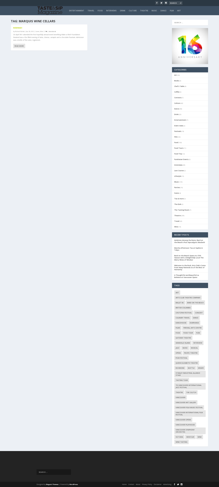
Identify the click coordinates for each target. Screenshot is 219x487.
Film (172, 11)
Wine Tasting (181, 442)
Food (100, 11)
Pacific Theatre (191, 353)
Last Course (179, 170)
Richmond (180, 368)
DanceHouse (181, 323)
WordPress (73, 484)
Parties (177, 187)
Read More (19, 46)
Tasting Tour (182, 380)
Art (179, 11)
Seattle (191, 368)
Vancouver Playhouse (185, 425)
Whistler (190, 437)
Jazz (177, 348)
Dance (163, 11)
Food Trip (178, 154)
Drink (122, 11)
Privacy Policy (147, 484)
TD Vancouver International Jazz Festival (189, 386)
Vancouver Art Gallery (186, 402)
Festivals (177, 131)
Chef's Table (179, 86)
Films (178, 328)
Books (176, 81)
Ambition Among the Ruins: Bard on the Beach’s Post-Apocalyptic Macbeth (189, 241)
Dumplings (194, 323)
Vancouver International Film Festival (189, 413)
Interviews (111, 11)
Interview (197, 343)
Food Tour (188, 333)
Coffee (176, 92)
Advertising (167, 484)
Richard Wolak (19, 31)
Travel (91, 11)
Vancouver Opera (183, 420)
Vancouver (180, 397)
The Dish (177, 204)
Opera (178, 353)
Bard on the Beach (195, 303)
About (138, 484)
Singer (201, 368)
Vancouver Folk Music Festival (189, 407)
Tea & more (179, 199)
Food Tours (178, 148)
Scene (37, 31)
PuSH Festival (181, 358)
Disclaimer (158, 484)
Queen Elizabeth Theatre (187, 363)
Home (124, 484)
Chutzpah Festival (184, 313)
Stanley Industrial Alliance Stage (188, 374)
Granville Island (183, 343)
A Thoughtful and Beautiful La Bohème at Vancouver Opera (186, 276)
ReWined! (17, 28)
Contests (177, 97)
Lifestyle (177, 176)
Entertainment (76, 11)
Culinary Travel (183, 318)
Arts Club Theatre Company (188, 298)
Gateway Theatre (183, 338)
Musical (194, 348)
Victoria (179, 437)
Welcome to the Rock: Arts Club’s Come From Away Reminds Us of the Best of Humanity (190, 267)
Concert (199, 313)
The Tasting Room (181, 210)
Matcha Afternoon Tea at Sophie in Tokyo (188, 249)
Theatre (144, 11)
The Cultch (191, 392)
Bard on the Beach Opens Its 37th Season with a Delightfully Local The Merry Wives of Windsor (188, 258)
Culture (133, 11)
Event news (178, 126)
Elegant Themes (52, 484)
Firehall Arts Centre (192, 328)
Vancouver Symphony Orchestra (185, 431)
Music (154, 11)
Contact (131, 484)
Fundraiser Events (181, 159)
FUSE (198, 333)
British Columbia (183, 308)
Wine (41, 31)
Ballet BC (180, 303)
